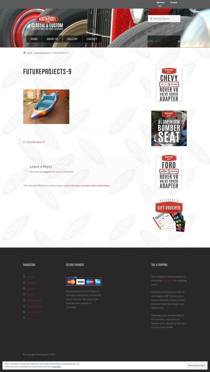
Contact (31, 294)
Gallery (31, 288)
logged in (48, 171)
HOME (34, 39)
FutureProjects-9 (42, 52)
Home (29, 52)
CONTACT (92, 39)
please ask (167, 280)
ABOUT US (52, 39)
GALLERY (72, 39)
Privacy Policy (34, 300)
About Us (32, 282)
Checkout (173, 2)
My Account (160, 2)
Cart (159, 6)
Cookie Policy (56, 366)
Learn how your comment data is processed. (87, 185)
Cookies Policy (34, 306)
